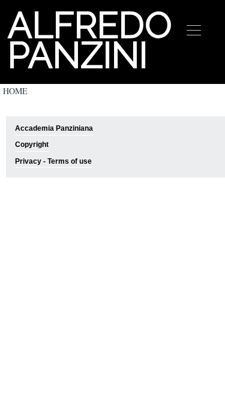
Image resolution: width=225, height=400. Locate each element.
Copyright (32, 144)
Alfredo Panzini (88, 40)
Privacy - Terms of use (53, 161)
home (15, 91)
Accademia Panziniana (54, 128)
